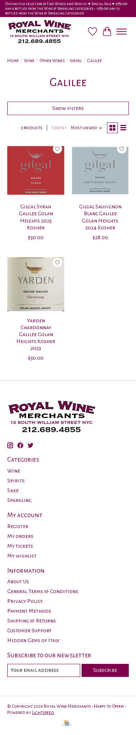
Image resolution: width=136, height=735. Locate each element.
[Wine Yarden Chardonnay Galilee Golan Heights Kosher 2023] (35, 284)
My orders (20, 536)
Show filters (68, 108)
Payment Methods (29, 611)
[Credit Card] (66, 724)
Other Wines (52, 60)
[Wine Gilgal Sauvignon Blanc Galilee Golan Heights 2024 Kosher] (99, 170)
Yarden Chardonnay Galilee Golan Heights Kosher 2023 (35, 334)
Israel (76, 60)
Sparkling (19, 500)
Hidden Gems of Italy (33, 640)
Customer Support (29, 630)
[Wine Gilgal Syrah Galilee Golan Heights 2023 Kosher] (35, 170)
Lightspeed (43, 712)
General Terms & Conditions (42, 591)
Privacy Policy (25, 601)
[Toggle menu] (121, 31)
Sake (12, 490)
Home (13, 60)
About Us (18, 581)
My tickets (20, 546)
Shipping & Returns (31, 621)
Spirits (16, 480)
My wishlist (22, 556)
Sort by (59, 127)
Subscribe (105, 670)
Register (17, 526)
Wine (29, 60)
